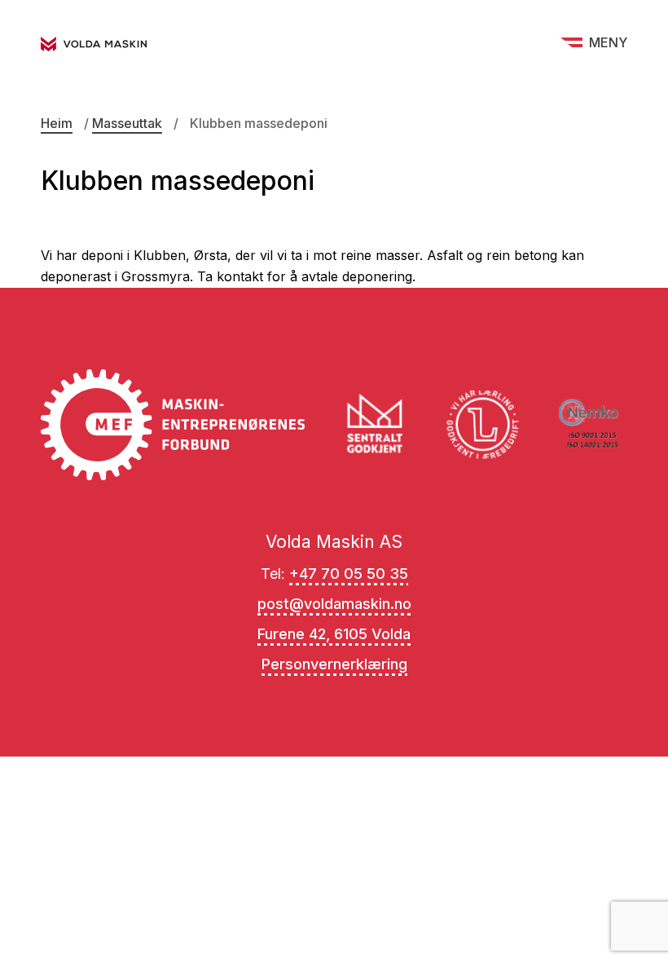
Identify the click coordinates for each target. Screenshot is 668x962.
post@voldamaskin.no (334, 603)
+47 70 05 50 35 (348, 573)
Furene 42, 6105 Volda (334, 633)
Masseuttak (127, 123)
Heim (57, 123)
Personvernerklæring (334, 664)
